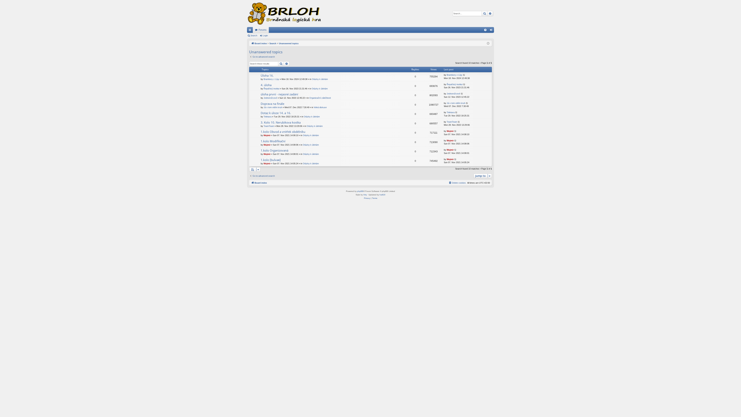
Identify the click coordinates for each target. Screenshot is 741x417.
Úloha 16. (267, 75)
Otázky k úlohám (320, 79)
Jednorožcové (270, 98)
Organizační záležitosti (320, 98)
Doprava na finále (272, 104)
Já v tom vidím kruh (273, 107)
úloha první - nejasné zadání (279, 94)
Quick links (251, 31)
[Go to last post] (464, 75)
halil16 (382, 195)
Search (253, 35)
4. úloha (266, 85)
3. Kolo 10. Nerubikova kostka (281, 122)
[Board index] (284, 13)
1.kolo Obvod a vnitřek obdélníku (283, 132)
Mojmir (267, 135)
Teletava (268, 116)
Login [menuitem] (492, 31)
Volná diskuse (320, 107)
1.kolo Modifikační (273, 141)
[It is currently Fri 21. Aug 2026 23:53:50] (488, 43)
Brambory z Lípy (271, 79)
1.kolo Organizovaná (274, 150)
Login (265, 35)
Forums (262, 30)
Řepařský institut (271, 88)
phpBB (360, 191)
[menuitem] (485, 30)
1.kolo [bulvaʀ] (271, 160)
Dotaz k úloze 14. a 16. (276, 113)
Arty (365, 195)
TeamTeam (269, 126)
